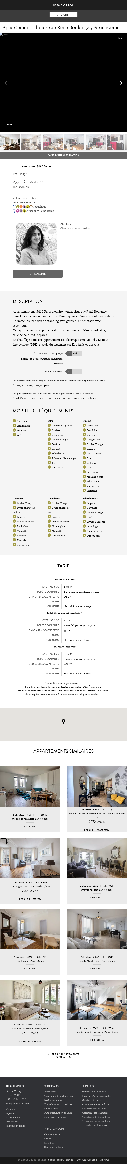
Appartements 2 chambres (96, 1117)
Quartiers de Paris (91, 1100)
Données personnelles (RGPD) (93, 1159)
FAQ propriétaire (53, 1100)
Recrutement (13, 1117)
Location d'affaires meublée (96, 1095)
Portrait (48, 1138)
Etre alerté (38, 274)
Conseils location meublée (58, 1104)
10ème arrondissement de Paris (44, 316)
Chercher (63, 15)
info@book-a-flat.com (18, 1103)
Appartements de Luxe (94, 1108)
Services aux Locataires (94, 1091)
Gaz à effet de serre (53, 371)
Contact (10, 1109)
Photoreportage (52, 1134)
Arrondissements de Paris (95, 1104)
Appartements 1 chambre (95, 1112)
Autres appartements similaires (63, 1056)
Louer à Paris (51, 1108)
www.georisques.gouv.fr (38, 385)
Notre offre (50, 1091)
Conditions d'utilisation (61, 1159)
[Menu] (9, 5)
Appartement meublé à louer (59, 1095)
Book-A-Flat (63, 5)
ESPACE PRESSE (15, 1126)
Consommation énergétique (49, 353)
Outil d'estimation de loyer (58, 1112)
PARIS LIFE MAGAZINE (54, 1129)
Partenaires (12, 1121)
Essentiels (49, 1143)
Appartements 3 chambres (96, 1121)
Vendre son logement (55, 1117)
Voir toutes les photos (63, 155)
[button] (121, 83)
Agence (10, 1113)
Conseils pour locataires (94, 1125)
